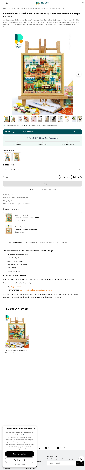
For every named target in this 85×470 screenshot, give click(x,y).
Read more (77, 132)
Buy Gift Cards (30, 469)
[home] (42, 3)
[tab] (15, 242)
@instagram (38, 448)
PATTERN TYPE (8, 165)
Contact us (7, 469)
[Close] (34, 428)
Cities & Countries (21, 8)
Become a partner (19, 454)
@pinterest (51, 448)
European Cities (35, 8)
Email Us (62, 448)
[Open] (79, 169)
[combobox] (40, 169)
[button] (12, 125)
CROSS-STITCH (8, 8)
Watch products (19, 460)
